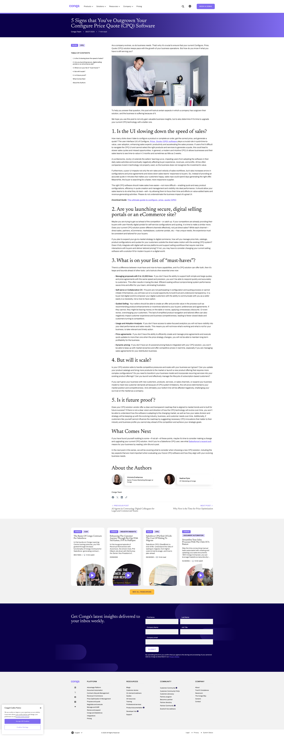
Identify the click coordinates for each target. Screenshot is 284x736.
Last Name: (185, 617)
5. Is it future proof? (79, 75)
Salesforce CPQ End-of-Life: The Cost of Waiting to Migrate (158, 529)
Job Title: (184, 627)
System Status (208, 732)
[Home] (74, 6)
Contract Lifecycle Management (98, 693)
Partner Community (167, 705)
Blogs (128, 687)
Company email (152, 637)
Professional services (133, 704)
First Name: (151, 617)
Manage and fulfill (93, 707)
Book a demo (205, 6)
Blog (74, 45)
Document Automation (95, 690)
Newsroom (199, 693)
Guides (128, 696)
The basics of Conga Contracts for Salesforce (87, 528)
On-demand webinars (133, 693)
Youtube (75, 707)
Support (129, 714)
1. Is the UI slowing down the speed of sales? (88, 58)
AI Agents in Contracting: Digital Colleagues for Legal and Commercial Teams (133, 508)
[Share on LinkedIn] (121, 497)
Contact (198, 701)
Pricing (89, 718)
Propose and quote (93, 701)
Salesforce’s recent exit (200, 441)
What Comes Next (79, 79)
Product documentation (134, 707)
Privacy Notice (174, 657)
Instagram (75, 702)
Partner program (166, 697)
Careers (198, 699)
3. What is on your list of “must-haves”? (86, 68)
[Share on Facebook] (113, 497)
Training (129, 701)
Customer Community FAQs (170, 691)
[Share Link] (126, 497)
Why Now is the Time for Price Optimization (193, 507)
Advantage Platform (94, 687)
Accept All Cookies (22, 721)
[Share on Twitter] (117, 497)
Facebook (75, 697)
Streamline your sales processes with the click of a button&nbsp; (195, 529)
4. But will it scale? (79, 71)
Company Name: (153, 627)
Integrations (91, 716)
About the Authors (79, 83)
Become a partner (166, 699)
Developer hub (131, 711)
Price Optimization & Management (99, 699)
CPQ (82, 45)
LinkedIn (75, 688)
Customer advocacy (167, 694)
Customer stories (132, 690)
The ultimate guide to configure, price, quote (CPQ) (152, 200)
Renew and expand (93, 710)
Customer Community (167, 688)
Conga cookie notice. (22, 716)
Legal (187, 732)
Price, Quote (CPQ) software (163, 141)
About (197, 687)
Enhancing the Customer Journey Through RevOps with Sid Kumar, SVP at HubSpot (123, 529)
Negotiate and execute (95, 704)
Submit (152, 649)
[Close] (40, 707)
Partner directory (166, 702)
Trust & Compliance (202, 690)
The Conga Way (200, 696)
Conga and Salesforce (94, 713)
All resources (130, 699)
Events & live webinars (168, 709)
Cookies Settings (22, 727)
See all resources (142, 592)
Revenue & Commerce (95, 696)
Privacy (196, 732)
